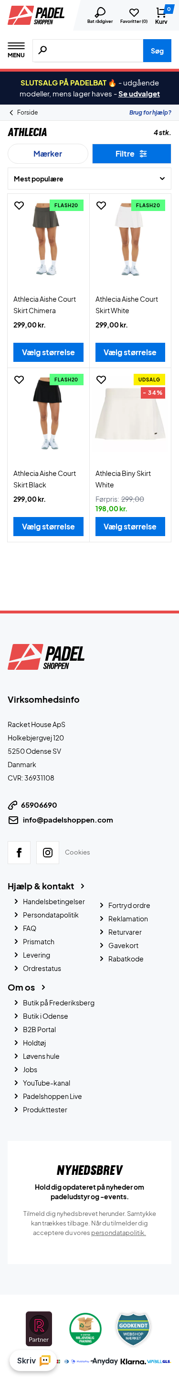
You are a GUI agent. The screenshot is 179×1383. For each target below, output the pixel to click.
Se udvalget (139, 93)
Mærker (47, 153)
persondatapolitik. (118, 1232)
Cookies (77, 852)
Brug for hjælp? (150, 112)
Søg (157, 50)
